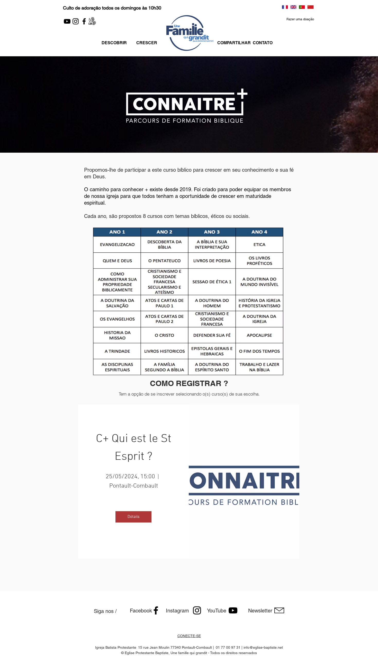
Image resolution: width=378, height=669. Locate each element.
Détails (134, 516)
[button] (300, 19)
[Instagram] (75, 21)
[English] (293, 7)
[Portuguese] (302, 7)
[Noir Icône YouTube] (233, 610)
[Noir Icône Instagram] (197, 610)
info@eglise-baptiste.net (263, 647)
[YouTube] (67, 21)
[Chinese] (310, 7)
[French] (285, 7)
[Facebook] (84, 21)
